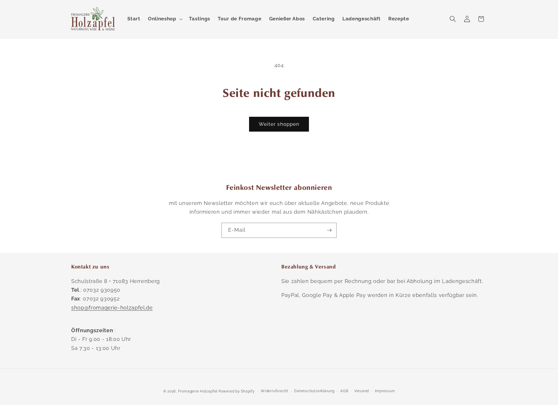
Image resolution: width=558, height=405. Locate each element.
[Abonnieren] (329, 230)
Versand (361, 391)
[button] (164, 19)
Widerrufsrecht (274, 391)
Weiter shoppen (279, 124)
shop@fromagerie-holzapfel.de (112, 308)
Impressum (385, 391)
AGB (344, 391)
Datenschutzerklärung (314, 391)
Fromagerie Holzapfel (197, 391)
